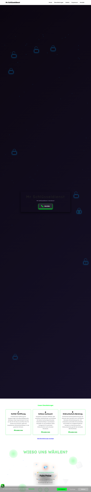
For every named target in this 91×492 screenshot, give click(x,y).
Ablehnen (83, 489)
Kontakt (82, 2)
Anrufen (47, 206)
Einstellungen (72, 489)
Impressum (74, 2)
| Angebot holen (18, 430)
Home (50, 2)
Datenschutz (31, 489)
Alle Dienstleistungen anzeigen (45, 438)
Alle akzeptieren (61, 489)
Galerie (67, 2)
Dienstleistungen (58, 2)
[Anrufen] (2, 486)
